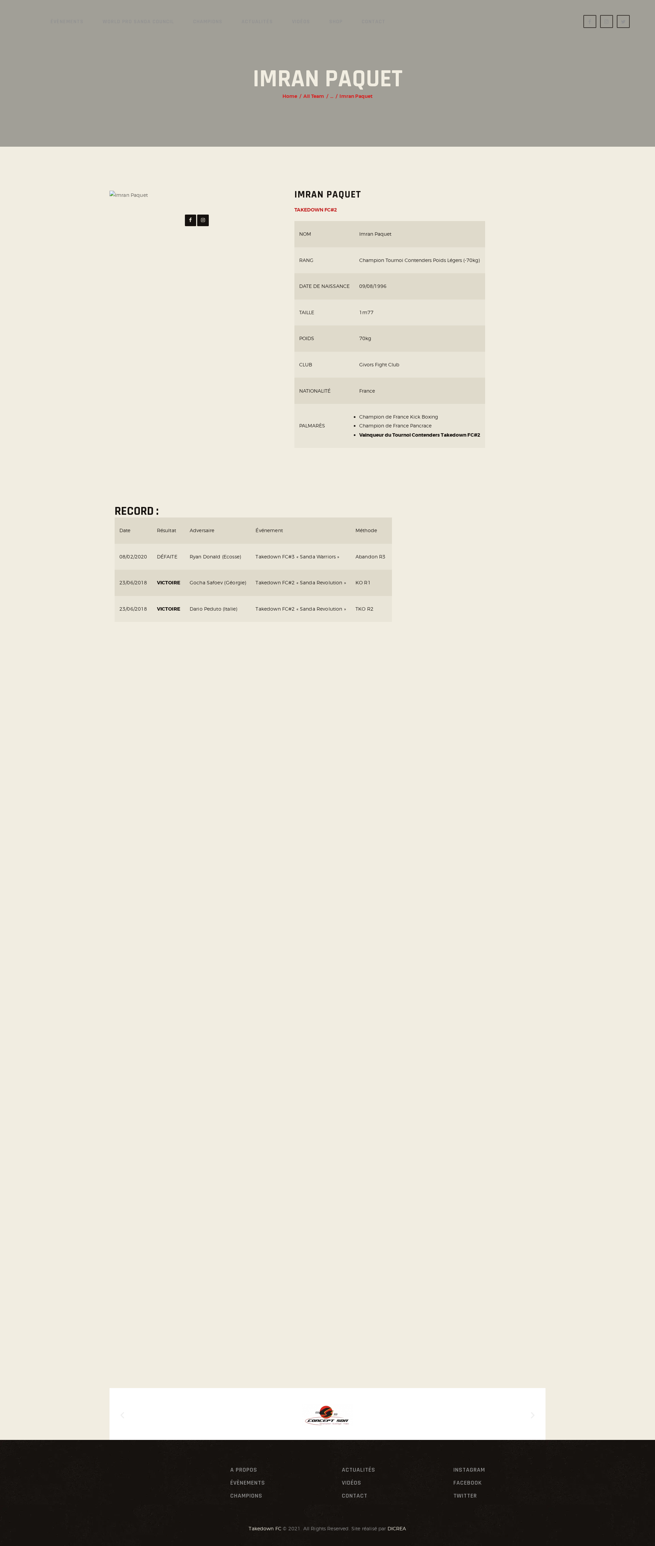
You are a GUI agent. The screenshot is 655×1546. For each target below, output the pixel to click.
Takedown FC (265, 1528)
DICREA (397, 1528)
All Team (313, 96)
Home (289, 96)
